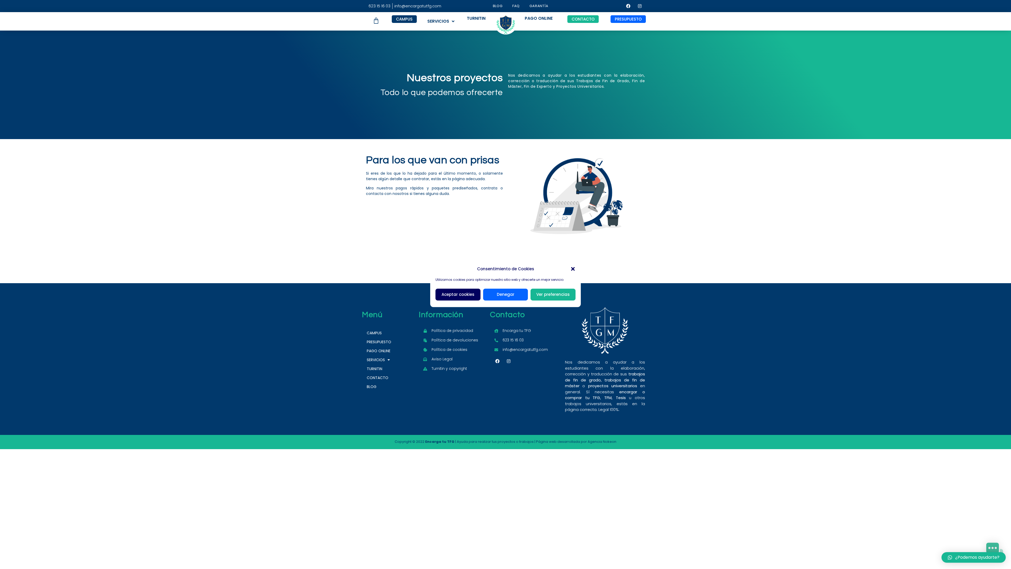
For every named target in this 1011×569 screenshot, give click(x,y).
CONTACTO (377, 377)
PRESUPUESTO (379, 342)
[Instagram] (639, 6)
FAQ (516, 5)
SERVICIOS (438, 21)
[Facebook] (628, 6)
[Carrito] (376, 20)
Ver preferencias (553, 294)
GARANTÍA (538, 5)
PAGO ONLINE (378, 351)
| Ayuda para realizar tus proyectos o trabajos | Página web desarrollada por (506, 441)
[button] (573, 269)
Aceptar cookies (458, 294)
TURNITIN (374, 368)
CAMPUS (374, 333)
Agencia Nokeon (602, 441)
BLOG (498, 5)
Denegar (505, 294)
